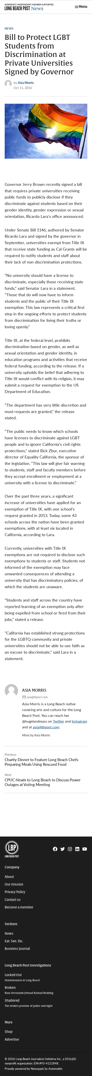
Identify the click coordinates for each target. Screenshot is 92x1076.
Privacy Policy (15, 892)
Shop (9, 1032)
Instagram (79, 721)
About (9, 877)
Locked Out (22, 977)
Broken (29, 990)
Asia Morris (26, 82)
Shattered (28, 1003)
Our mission (14, 884)
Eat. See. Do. (14, 941)
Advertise (12, 1039)
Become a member (19, 907)
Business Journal (17, 949)
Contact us (13, 900)
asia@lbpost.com (37, 697)
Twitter (58, 721)
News (9, 28)
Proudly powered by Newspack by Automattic (34, 1069)
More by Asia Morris (36, 735)
